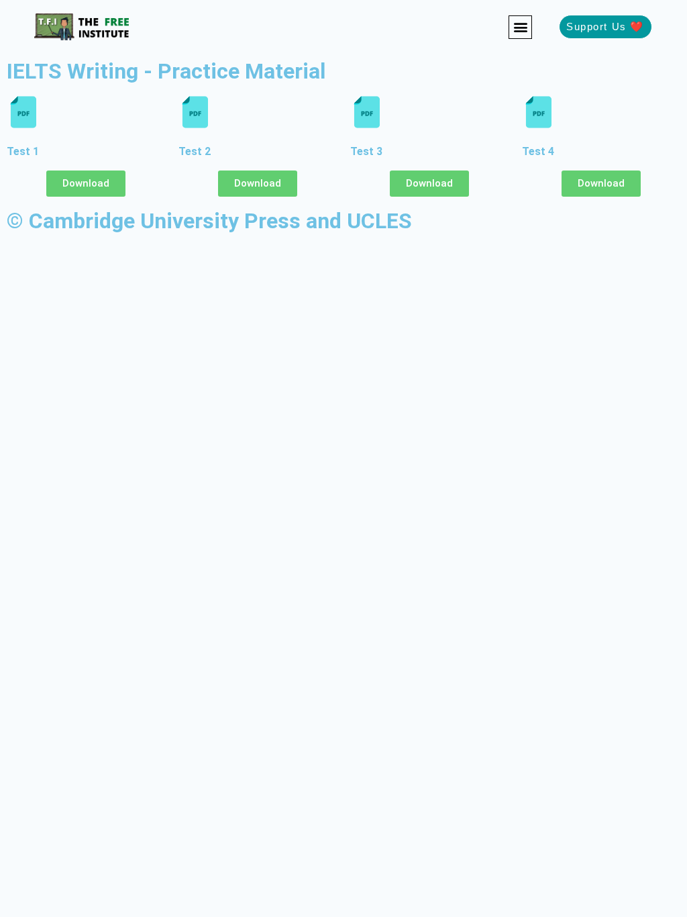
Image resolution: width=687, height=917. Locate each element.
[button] (520, 27)
